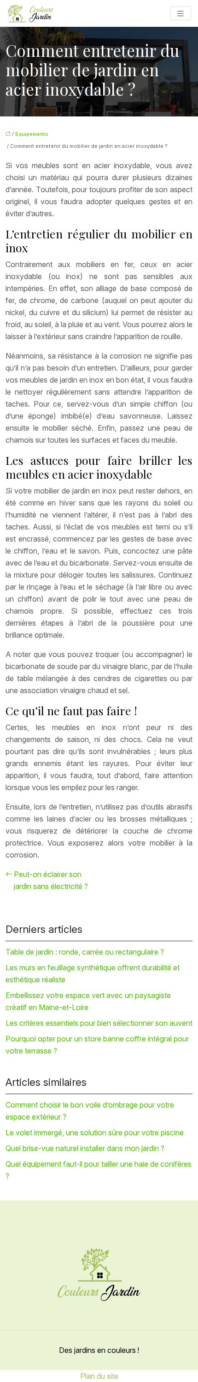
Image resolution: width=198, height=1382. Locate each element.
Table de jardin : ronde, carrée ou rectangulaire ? (85, 951)
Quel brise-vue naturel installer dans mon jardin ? (85, 1148)
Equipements (31, 134)
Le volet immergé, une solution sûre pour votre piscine (95, 1132)
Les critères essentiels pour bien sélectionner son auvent (99, 1023)
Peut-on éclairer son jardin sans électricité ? (51, 880)
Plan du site (99, 1376)
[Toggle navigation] (180, 13)
